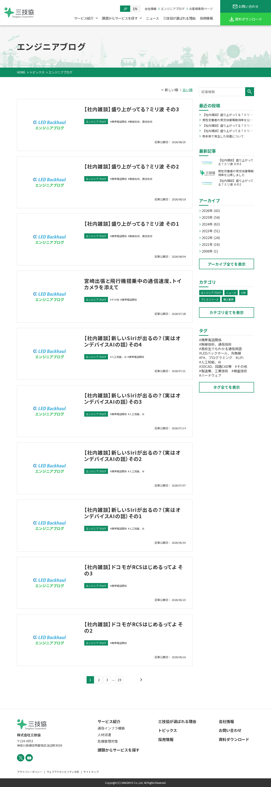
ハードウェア (211, 375)
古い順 (188, 89)
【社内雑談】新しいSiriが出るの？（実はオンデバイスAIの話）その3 (132, 398)
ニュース (231, 292)
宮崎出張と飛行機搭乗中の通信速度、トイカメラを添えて (133, 284)
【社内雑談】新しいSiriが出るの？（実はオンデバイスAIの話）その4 (132, 341)
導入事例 (228, 299)
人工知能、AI (119, 357)
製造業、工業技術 (214, 370)
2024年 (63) (211, 224)
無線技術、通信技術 (140, 121)
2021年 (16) (211, 244)
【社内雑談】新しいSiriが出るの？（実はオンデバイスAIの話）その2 (132, 455)
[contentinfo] (135, 748)
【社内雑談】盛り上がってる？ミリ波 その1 (131, 223)
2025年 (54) (211, 217)
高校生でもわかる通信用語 (221, 348)
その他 (115, 299)
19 (119, 679)
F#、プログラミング (216, 357)
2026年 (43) (211, 210)
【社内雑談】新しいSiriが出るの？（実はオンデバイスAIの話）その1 (132, 513)
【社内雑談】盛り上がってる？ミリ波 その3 (131, 109)
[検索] (249, 91)
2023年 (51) (211, 230)
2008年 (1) (210, 251)
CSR (243, 292)
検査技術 (240, 370)
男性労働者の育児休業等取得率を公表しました (227, 120)
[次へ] (140, 680)
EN (135, 8)
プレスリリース (209, 299)
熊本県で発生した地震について (223, 136)
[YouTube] (29, 757)
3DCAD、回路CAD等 (216, 366)
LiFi (240, 357)
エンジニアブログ (96, 121)
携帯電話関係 (119, 121)
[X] (20, 757)
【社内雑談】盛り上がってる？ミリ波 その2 (131, 166)
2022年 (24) (211, 237)
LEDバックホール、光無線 (221, 353)
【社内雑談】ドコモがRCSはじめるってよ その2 (133, 627)
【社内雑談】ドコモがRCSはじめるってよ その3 (133, 570)
